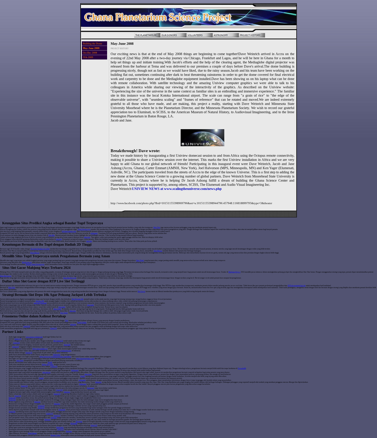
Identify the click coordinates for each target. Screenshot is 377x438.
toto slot (59, 239)
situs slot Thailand (40, 303)
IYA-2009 (88, 57)
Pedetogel (56, 355)
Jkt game (79, 421)
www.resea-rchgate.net (34, 337)
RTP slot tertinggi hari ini (296, 286)
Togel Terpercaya (84, 229)
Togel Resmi (32, 433)
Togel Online (81, 322)
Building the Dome (92, 43)
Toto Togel (64, 313)
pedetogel (94, 233)
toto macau (46, 372)
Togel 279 (17, 339)
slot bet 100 (40, 301)
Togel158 (16, 343)
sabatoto (73, 324)
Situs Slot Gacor (5, 276)
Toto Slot (51, 235)
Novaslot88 (242, 368)
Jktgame (54, 418)
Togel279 (41, 406)
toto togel (90, 305)
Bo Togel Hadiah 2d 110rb (40, 249)
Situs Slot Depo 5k (69, 278)
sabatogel (82, 380)
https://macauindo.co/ (40, 349)
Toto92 (82, 376)
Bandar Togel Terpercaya (35, 264)
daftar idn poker (47, 364)
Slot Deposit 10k (77, 299)
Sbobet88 (73, 423)
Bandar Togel (55, 435)
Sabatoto (98, 382)
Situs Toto (156, 227)
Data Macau (34, 253)
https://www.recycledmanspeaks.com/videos (55, 357)
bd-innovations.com (69, 231)
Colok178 (53, 366)
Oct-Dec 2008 (90, 52)
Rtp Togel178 (58, 341)
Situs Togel (140, 260)
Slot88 (50, 362)
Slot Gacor (141, 291)
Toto (66, 321)
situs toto (87, 237)
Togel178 (26, 326)
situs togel (19, 361)
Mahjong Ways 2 (234, 272)
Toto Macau (158, 251)
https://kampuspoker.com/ (85, 359)
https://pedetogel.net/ (64, 351)
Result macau (27, 262)
